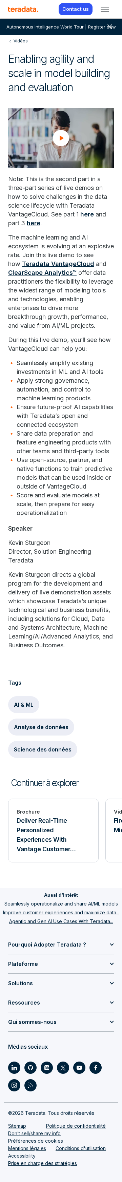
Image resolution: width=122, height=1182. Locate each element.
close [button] (110, 27)
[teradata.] (23, 9)
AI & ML (24, 704)
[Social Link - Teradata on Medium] (47, 1068)
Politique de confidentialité (76, 1126)
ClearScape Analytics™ (42, 272)
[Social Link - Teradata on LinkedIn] (14, 1068)
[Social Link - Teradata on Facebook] (95, 1068)
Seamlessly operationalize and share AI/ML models (61, 904)
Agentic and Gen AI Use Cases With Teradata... (61, 921)
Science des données (43, 749)
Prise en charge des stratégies (42, 1163)
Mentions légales (27, 1148)
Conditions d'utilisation (81, 1148)
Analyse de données (41, 727)
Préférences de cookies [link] (35, 1141)
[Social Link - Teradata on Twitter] (63, 1068)
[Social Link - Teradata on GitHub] (30, 1068)
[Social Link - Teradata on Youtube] (79, 1068)
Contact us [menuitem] (75, 9)
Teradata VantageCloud (58, 263)
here (87, 214)
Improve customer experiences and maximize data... (61, 912)
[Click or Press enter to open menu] (105, 9)
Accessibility (22, 1156)
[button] (61, 138)
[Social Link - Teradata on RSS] (30, 1085)
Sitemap (17, 1126)
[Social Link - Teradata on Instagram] (14, 1085)
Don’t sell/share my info (34, 1133)
